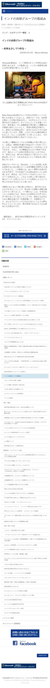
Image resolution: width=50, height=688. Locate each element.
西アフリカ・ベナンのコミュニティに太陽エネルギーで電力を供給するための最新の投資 (25, 412)
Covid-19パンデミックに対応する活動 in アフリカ (17, 287)
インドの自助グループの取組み (12, 376)
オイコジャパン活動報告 (11, 623)
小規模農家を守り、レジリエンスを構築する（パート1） (19, 480)
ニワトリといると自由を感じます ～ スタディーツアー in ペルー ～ (22, 333)
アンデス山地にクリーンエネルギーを (14, 437)
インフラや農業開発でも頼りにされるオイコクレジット (19, 549)
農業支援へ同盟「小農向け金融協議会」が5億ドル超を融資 (20, 582)
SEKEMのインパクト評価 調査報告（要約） (16, 554)
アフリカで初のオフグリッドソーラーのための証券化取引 (19, 428)
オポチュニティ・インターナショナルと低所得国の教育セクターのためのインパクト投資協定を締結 (25, 455)
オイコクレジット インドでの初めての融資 (15, 591)
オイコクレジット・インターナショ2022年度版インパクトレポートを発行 (24, 300)
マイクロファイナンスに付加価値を (13, 393)
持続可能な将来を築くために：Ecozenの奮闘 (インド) (18, 407)
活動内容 (10, 24)
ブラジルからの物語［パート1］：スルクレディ (17, 465)
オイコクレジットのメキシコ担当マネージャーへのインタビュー (21, 367)
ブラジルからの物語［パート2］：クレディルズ (17, 460)
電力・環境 (6, 402)
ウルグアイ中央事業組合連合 (12, 613)
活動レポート (19, 24)
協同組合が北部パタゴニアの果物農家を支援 (16, 521)
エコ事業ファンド (9, 441)
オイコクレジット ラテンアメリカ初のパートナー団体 (19, 595)
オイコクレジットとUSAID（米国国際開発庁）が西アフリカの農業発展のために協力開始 (25, 539)
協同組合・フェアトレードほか (12, 450)
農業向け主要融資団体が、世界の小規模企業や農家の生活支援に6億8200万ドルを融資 (25, 347)
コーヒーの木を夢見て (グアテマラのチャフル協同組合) (19, 493)
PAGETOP (42, 655)
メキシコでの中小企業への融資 (12, 380)
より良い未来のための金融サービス (13, 389)
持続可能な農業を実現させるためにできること (16, 568)
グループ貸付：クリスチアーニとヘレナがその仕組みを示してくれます (23, 324)
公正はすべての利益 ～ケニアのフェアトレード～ (18, 502)
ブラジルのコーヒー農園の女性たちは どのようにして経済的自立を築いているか (25, 516)
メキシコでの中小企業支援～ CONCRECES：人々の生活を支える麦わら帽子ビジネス (25, 361)
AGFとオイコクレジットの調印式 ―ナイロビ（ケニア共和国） (21, 511)
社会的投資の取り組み (11, 272)
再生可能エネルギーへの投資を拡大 (13, 445)
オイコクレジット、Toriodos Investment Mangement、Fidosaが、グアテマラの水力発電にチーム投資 (25, 422)
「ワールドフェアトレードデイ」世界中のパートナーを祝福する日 (22, 534)
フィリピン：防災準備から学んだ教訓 (14, 530)
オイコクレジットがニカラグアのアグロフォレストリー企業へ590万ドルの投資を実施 (25, 559)
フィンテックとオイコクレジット (13, 337)
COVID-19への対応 (9, 282)
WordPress (18, 680)
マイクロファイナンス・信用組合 (34, 24)
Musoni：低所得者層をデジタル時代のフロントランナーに (20, 328)
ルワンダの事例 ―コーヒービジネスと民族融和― (18, 573)
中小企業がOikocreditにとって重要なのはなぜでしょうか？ (20, 497)
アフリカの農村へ (9, 398)
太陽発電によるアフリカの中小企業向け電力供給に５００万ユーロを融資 (24, 417)
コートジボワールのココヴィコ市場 (13, 608)
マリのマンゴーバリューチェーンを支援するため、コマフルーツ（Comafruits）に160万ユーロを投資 (21, 470)
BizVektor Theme (29, 680)
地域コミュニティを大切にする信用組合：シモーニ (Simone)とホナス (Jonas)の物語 (25, 305)
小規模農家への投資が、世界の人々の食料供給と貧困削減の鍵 (21, 352)
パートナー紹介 (8, 618)
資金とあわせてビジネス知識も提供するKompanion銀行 (19, 356)
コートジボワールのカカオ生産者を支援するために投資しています (22, 319)
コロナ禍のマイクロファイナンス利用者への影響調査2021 (20, 311)
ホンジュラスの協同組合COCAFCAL (14, 604)
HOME (3, 24)
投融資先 (6, 266)
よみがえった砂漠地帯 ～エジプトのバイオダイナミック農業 (20, 545)
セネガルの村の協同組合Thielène (13, 599)
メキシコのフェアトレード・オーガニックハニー (17, 577)
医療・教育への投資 (9, 526)
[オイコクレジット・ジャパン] (21, 4)
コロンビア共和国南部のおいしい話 (13, 342)
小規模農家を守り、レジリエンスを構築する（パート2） (19, 475)
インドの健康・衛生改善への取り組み (14, 385)
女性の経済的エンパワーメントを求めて (15, 371)
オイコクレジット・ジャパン (22, 678)
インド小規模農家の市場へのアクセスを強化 (16, 484)
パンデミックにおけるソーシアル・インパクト (16, 291)
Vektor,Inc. (42, 680)
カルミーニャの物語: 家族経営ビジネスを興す (16, 315)
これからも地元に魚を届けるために (13, 564)
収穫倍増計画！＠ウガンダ (11, 586)
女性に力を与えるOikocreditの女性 (13, 489)
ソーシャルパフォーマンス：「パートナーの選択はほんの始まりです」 (23, 506)
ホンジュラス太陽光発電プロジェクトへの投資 (17, 432)
